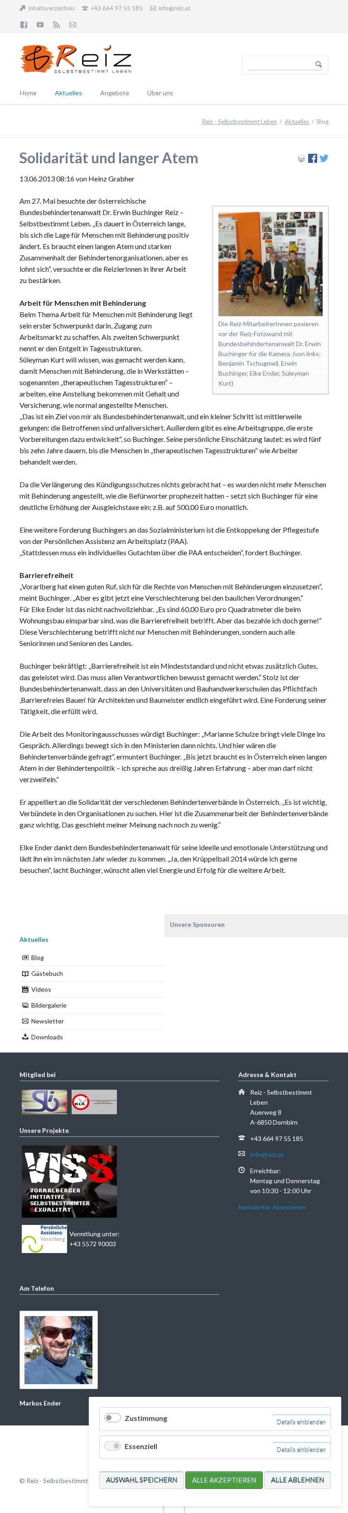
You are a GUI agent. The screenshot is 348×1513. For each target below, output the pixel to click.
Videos (41, 989)
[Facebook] (24, 24)
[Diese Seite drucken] (301, 160)
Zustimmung (146, 1418)
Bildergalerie (49, 1005)
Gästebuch (47, 973)
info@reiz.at (267, 1154)
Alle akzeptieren (224, 1480)
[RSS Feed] (56, 24)
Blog (37, 957)
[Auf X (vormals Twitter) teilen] (324, 160)
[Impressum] (72, 24)
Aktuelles (297, 121)
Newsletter (47, 1021)
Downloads (47, 1037)
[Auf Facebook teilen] (312, 160)
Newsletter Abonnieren (272, 1207)
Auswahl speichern (141, 1480)
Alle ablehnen (297, 1480)
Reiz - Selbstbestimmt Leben (239, 121)
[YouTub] (40, 24)
